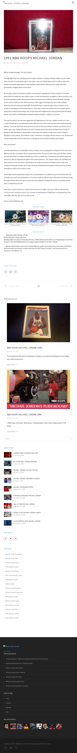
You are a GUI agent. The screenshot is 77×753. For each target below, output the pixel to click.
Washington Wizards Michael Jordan (27, 496)
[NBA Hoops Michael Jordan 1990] (38, 389)
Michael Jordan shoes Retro (14, 668)
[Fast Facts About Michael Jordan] (59, 726)
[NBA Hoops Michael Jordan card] (38, 322)
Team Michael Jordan (11, 567)
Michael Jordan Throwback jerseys (26, 479)
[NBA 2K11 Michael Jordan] (32, 726)
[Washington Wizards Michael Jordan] (19, 726)
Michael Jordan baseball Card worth (17, 686)
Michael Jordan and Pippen (23, 487)
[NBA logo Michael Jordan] (26, 726)
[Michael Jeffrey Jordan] (16, 3)
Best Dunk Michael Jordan (13, 575)
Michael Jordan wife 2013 (13, 677)
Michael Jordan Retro (12, 571)
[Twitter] (10, 272)
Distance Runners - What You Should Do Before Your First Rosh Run (27, 659)
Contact (8, 703)
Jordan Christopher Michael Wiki (25, 453)
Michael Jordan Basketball (13, 554)
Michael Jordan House (12, 601)
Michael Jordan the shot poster (25, 470)
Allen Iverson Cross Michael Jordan (26, 521)
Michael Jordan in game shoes (15, 681)
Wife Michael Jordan (11, 597)
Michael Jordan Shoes (12, 563)
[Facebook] (5, 272)
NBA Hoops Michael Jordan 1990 (24, 414)
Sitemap (8, 707)
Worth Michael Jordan (12, 605)
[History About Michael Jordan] (46, 726)
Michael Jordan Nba (22, 63)
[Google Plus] (15, 272)
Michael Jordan (10, 584)
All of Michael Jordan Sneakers (25, 462)
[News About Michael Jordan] (39, 726)
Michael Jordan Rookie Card (14, 592)
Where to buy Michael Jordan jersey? (27, 513)
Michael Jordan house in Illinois (15, 672)
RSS (7, 712)
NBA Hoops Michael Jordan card (24, 347)
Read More (11, 365)
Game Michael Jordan (12, 614)
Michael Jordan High (11, 558)
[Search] (71, 439)
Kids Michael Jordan (11, 580)
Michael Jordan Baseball (12, 588)
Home (8, 698)
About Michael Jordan (12, 618)
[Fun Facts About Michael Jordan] (52, 726)
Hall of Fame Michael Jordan (23, 504)
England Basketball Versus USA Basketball (19, 663)
